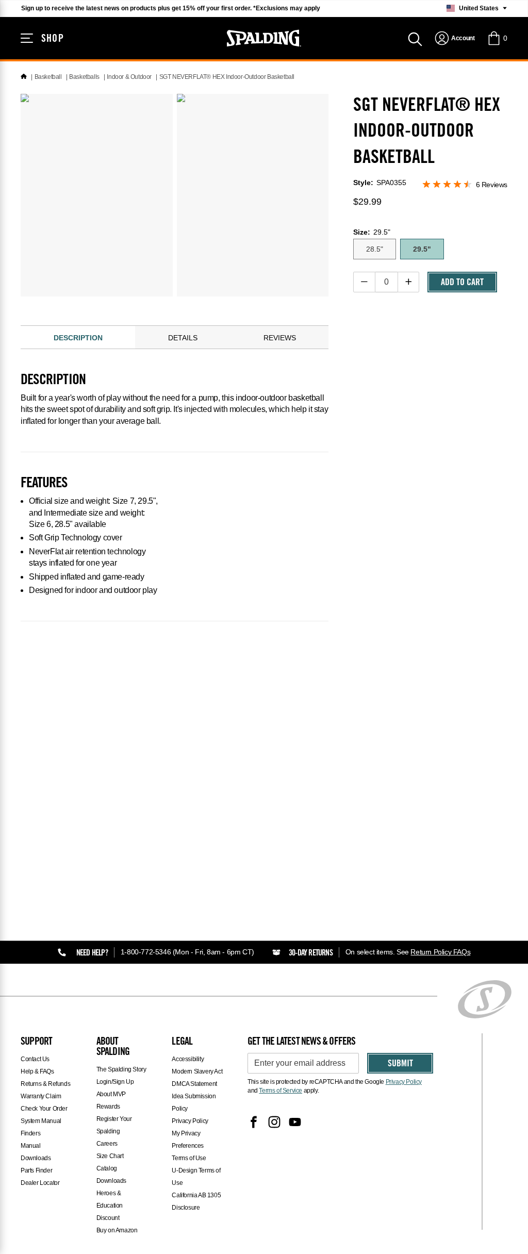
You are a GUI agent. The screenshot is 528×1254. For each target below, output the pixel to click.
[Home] (24, 77)
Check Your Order (44, 1108)
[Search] (415, 38)
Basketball (48, 76)
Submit (400, 1064)
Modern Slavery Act (197, 1071)
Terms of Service (280, 1090)
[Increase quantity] (409, 282)
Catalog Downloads (111, 1174)
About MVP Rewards (111, 1100)
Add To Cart (462, 283)
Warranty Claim (41, 1096)
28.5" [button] (374, 249)
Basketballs (84, 76)
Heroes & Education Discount (109, 1206)
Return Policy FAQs (440, 952)
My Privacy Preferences (188, 1139)
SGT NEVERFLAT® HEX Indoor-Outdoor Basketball (226, 76)
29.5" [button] (422, 249)
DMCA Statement (194, 1083)
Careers (107, 1143)
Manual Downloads (36, 1152)
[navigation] (454, 38)
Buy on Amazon (117, 1230)
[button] (497, 38)
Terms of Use (189, 1158)
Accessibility (188, 1059)
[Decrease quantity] (364, 282)
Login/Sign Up (115, 1081)
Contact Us (35, 1059)
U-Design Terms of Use (196, 1176)
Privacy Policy (190, 1121)
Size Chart (110, 1156)
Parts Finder (36, 1170)
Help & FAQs (37, 1071)
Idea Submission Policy (194, 1102)
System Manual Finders (41, 1127)
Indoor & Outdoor (129, 76)
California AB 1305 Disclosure (196, 1201)
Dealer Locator (40, 1182)
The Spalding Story (121, 1069)
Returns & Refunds (45, 1083)
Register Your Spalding (114, 1125)
